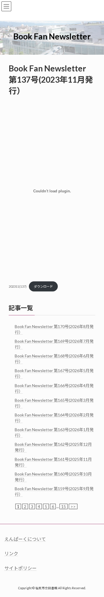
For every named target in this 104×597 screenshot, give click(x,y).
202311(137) (18, 286)
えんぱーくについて (25, 539)
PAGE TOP (95, 573)
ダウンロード (43, 286)
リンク (11, 553)
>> (73, 506)
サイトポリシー (20, 568)
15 (63, 506)
